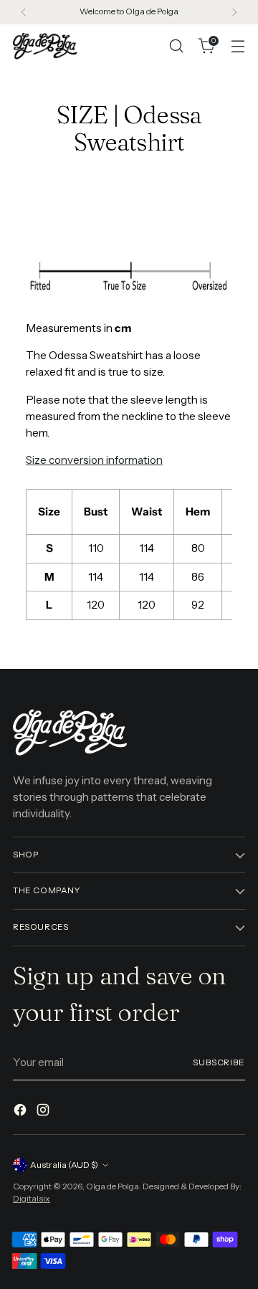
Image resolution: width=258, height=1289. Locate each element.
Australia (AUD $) (64, 1165)
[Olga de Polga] (45, 45)
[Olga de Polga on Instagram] (44, 1112)
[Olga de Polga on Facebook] (21, 1112)
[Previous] (23, 12)
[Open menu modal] (237, 46)
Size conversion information (94, 460)
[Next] (234, 12)
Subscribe (219, 1062)
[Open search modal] (176, 46)
